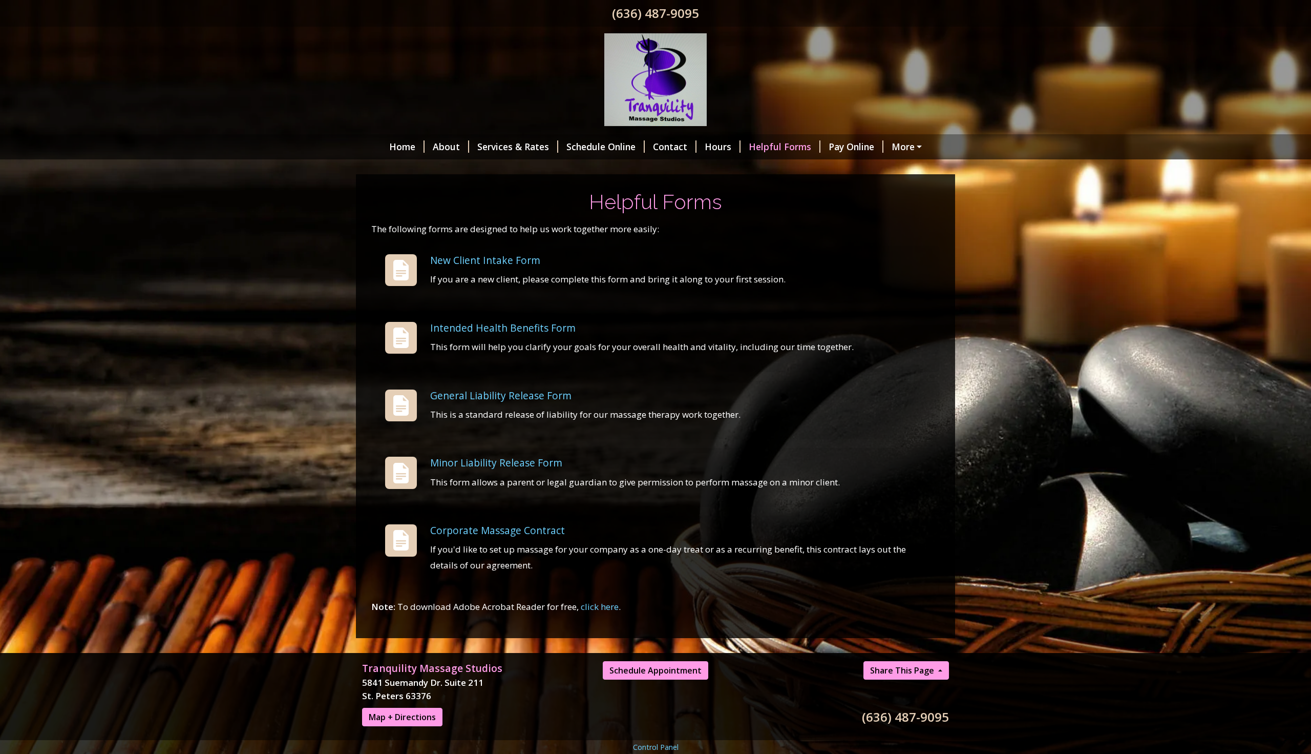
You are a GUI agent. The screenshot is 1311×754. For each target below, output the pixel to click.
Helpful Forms (780, 146)
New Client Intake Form (485, 260)
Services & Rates (513, 146)
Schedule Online (601, 146)
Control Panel (656, 747)
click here (600, 607)
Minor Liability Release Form (496, 463)
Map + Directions (402, 717)
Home (402, 146)
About (446, 146)
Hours (718, 146)
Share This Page (903, 670)
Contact (670, 146)
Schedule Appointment (655, 670)
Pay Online (851, 146)
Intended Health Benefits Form (503, 328)
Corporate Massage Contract (497, 530)
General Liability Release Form (501, 395)
